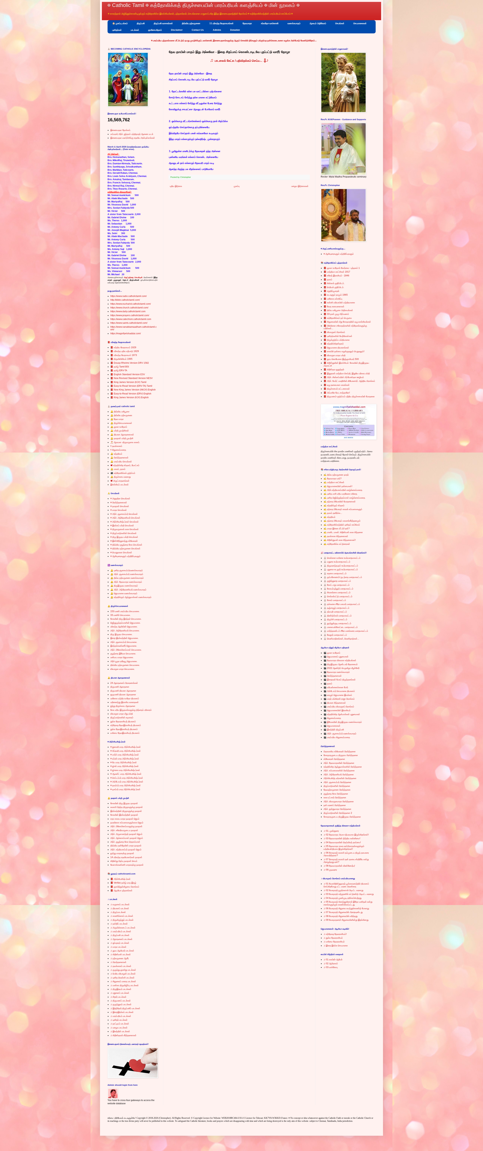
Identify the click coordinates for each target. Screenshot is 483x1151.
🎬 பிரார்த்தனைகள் (333, 676)
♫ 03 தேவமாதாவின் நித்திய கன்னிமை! (342, 838)
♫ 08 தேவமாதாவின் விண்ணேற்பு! (339, 865)
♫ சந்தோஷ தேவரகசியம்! (335, 934)
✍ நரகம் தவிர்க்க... (333, 513)
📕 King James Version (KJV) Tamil (128, 382)
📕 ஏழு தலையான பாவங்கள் (337, 385)
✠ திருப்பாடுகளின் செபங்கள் (123, 533)
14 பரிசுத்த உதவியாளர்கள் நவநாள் (126, 857)
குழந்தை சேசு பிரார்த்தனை (336, 793)
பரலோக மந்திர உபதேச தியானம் (124, 698)
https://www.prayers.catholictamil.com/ (129, 315)
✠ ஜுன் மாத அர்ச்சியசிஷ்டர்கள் (124, 766)
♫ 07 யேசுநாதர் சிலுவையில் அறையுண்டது (343, 912)
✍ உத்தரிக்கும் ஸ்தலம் (334, 505)
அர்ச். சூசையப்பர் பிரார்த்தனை (337, 782)
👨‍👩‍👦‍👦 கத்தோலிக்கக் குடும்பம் (122, 473)
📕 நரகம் (328, 279)
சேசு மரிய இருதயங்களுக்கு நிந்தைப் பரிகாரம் (131, 710)
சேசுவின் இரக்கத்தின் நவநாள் (124, 815)
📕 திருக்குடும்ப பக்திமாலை (337, 340)
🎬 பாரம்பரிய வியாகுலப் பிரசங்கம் (339, 706)
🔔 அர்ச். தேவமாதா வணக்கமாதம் (126, 582)
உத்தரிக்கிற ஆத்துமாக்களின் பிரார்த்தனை (343, 766)
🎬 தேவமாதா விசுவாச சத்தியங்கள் (340, 660)
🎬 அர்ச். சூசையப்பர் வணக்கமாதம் (340, 733)
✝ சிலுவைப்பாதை (118, 450)
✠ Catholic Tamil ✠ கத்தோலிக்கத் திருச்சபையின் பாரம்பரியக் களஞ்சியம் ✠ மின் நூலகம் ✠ (204, 5)
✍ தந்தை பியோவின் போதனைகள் (340, 501)
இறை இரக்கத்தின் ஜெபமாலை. (124, 638)
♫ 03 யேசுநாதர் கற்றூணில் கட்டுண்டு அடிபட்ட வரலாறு (349, 894)
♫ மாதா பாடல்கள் (118, 947)
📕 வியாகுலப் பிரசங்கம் (334, 332)
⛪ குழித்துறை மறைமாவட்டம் (337, 581)
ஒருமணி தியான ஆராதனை (123, 694)
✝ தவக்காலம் (116, 446)
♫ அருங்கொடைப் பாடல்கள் (122, 927)
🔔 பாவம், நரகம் (117, 469)
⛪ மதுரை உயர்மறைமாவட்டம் (337, 561)
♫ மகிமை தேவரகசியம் (334, 941)
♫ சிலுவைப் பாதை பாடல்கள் (123, 981)
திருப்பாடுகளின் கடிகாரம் (121, 717)
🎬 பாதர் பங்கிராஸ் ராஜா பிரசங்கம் (339, 699)
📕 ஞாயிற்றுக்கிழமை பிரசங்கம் (124, 886)
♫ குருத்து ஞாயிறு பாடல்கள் (123, 970)
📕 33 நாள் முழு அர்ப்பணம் (336, 314)
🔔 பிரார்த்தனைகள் (119, 457)
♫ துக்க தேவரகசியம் (333, 938)
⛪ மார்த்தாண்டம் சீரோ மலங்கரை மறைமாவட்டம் (346, 631)
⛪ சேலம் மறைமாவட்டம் (335, 600)
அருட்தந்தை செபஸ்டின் (133, 277)
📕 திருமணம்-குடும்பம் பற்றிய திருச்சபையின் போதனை (349, 396)
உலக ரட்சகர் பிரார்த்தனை (335, 797)
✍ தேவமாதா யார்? (332, 478)
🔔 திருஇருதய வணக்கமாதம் (124, 585)
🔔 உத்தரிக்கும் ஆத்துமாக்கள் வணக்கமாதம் (131, 597)
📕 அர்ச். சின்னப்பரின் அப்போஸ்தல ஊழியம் (344, 377)
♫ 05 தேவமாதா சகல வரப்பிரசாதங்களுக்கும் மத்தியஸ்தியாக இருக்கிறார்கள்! (344, 847)
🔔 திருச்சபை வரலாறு (120, 477)
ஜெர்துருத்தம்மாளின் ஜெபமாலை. (125, 623)
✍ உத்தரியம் (329, 517)
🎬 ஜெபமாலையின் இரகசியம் (337, 710)
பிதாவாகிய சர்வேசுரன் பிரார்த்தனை (340, 751)
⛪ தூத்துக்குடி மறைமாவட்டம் (337, 623)
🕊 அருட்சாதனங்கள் (119, 480)
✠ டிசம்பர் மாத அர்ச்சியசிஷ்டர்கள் (125, 789)
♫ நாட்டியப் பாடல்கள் (119, 1023)
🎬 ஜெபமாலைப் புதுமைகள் (336, 656)
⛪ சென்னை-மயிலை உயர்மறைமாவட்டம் (342, 558)
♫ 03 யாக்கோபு (331, 967)
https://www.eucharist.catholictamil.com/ (130, 304)
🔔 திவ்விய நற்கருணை (121, 415)
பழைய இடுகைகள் (299, 186)
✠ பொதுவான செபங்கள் (121, 552)
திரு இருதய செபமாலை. (121, 634)
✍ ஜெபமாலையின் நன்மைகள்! (338, 486)
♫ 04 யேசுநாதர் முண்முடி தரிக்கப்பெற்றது (342, 898)
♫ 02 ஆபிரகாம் (331, 963)
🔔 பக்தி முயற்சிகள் (119, 430)
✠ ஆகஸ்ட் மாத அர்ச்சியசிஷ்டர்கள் (126, 774)
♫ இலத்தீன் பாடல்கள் (120, 1031)
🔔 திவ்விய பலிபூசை (119, 411)
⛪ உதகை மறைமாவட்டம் (335, 573)
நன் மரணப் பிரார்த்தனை (335, 805)
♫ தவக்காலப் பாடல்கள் (120, 966)
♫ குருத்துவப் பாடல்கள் (121, 1004)
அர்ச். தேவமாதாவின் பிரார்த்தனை (339, 763)
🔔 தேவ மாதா (117, 419)
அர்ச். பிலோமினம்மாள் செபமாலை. (126, 649)
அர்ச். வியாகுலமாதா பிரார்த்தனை (339, 801)
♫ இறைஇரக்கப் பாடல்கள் (122, 1012)
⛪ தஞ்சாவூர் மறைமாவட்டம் (336, 608)
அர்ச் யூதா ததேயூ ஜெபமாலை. (123, 661)
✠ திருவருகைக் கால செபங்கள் (124, 529)
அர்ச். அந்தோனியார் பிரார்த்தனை (339, 774)
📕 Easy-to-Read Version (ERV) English (130, 393)
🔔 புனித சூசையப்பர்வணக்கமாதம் (126, 570)
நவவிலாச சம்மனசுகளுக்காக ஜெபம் (126, 822)
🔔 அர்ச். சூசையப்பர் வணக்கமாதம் (126, 574)
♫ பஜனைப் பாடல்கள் (119, 993)
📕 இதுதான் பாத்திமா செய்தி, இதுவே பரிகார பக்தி (347, 373)
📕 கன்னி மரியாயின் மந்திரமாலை (339, 302)
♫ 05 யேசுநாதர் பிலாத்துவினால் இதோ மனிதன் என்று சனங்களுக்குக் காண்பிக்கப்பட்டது (348, 903)
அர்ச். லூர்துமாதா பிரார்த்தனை (337, 809)
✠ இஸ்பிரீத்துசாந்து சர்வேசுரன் (124, 541)
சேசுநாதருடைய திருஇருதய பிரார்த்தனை (342, 816)
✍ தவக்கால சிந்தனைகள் (336, 536)
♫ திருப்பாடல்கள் (118, 912)
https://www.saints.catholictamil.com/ (128, 323)
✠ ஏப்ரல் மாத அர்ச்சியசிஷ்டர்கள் (124, 758)
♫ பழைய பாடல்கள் (119, 1027)
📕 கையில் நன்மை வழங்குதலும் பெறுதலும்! (344, 351)
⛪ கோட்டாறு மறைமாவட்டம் (337, 585)
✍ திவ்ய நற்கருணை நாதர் (336, 474)
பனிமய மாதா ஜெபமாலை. (122, 657)
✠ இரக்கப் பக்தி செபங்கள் (122, 525)
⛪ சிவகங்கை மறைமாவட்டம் (337, 592)
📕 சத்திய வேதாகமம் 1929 (123, 347)
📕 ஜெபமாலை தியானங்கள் (336, 347)
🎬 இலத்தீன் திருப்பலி (334, 729)
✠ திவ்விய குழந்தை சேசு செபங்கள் (126, 544)
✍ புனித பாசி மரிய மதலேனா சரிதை (340, 494)
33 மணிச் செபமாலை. (120, 615)
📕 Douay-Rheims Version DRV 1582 (129, 363)
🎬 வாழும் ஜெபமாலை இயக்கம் (338, 695)
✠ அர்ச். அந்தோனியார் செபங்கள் (125, 517)
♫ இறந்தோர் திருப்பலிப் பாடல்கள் (125, 1008)
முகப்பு (237, 186)
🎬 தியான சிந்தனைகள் (335, 703)
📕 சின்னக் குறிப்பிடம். (334, 283)
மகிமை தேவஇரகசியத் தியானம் (125, 733)
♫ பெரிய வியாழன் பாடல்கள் (123, 973)
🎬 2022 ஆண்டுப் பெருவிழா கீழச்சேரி (341, 668)
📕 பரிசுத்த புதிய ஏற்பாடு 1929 (124, 351)
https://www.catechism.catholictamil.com (130, 319)
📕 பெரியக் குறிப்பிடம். (334, 287)
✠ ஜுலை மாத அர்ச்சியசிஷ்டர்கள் (125, 770)
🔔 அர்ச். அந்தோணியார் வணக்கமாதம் (128, 589)
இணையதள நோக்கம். (120, 130)
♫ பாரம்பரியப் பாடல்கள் (120, 931)
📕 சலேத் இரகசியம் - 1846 (336, 275)
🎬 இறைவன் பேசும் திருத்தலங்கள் (340, 679)
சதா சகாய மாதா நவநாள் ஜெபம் (124, 819)
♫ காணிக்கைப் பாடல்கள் (121, 916)
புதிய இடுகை (176, 186)
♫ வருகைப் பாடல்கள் (120, 904)
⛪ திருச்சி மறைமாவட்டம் (335, 619)
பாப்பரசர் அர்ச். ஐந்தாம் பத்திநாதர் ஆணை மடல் (131, 134)
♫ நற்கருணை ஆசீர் (119, 958)
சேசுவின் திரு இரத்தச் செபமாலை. (126, 619)
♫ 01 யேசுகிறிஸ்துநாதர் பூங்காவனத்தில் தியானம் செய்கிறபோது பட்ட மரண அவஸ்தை (346, 885)
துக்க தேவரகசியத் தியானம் (123, 721)
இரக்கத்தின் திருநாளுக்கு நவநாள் (126, 811)
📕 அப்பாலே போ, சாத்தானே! (337, 392)
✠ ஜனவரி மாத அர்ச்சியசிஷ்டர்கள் (125, 747)
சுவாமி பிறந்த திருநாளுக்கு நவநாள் (126, 807)
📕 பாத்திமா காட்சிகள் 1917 (337, 271)
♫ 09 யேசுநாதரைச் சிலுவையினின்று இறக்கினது (346, 920)
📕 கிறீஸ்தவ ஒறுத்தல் (334, 369)
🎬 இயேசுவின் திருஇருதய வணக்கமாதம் (343, 722)
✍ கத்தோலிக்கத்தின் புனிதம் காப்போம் (342, 524)
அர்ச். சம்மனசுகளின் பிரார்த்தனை (339, 770)
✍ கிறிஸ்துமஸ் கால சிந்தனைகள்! (340, 540)
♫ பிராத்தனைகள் (118, 962)
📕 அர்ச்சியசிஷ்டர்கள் (120, 879)
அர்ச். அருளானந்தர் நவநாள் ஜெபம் (126, 834)
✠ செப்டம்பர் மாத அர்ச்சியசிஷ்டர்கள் (126, 778)
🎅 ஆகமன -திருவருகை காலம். (125, 442)
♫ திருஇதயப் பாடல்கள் (120, 989)
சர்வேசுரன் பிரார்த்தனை (334, 759)
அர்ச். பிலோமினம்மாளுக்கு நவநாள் (126, 826)
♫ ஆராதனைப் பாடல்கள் (121, 939)
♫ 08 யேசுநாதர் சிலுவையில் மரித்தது (341, 916)
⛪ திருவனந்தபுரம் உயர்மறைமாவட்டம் (341, 565)
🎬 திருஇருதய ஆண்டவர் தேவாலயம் (341, 664)
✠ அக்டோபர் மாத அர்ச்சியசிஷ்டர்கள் (126, 781)
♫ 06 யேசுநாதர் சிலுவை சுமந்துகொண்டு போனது (346, 908)
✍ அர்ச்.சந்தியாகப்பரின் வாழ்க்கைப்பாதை (343, 490)
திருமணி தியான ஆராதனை (123, 690)
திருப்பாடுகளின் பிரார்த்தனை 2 (338, 813)
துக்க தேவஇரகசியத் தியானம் (124, 729)
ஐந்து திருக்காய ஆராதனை (122, 706)
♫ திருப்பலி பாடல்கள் (119, 935)
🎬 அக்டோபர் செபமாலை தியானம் (339, 691)
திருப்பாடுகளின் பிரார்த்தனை (337, 786)
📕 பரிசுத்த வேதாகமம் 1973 (123, 355)
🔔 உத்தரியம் (116, 454)
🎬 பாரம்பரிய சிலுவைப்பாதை (337, 737)
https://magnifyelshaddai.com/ (125, 333)
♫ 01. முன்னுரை (331, 831)
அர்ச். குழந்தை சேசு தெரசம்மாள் (125, 842)
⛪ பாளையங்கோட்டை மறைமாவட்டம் (341, 627)
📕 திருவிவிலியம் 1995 (121, 359)
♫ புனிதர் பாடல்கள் (119, 1020)
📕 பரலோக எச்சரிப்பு (333, 298)
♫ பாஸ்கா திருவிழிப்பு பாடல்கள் (124, 985)
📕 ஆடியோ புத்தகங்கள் (121, 890)
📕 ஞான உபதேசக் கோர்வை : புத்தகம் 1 (342, 268)
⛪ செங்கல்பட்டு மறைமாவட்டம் (338, 596)
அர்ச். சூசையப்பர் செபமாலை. (123, 642)
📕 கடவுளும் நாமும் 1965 (336, 295)
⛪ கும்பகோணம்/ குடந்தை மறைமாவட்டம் (343, 577)
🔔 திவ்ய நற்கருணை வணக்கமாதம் (127, 578)
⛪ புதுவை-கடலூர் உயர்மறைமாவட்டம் (341, 569)
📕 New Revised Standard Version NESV (131, 378)
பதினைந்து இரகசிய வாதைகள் (124, 702)
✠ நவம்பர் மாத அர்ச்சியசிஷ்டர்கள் (125, 785)
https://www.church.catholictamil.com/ (129, 307)
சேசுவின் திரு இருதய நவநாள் (124, 803)
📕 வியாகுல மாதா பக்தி (334, 355)
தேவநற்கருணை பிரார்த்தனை (337, 789)
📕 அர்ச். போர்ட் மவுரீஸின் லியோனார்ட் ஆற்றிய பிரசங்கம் (349, 381)
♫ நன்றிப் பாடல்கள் (119, 923)
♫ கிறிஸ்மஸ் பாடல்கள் (120, 954)
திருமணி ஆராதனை (119, 686)
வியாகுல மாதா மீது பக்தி (121, 713)
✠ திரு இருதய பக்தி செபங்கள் (124, 537)
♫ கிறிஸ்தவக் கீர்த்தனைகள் (123, 1035)
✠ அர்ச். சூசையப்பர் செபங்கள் (124, 514)
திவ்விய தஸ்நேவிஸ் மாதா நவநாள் (126, 845)
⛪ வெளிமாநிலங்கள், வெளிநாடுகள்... (341, 638)
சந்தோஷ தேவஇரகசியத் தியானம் (125, 725)
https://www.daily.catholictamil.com (127, 311)
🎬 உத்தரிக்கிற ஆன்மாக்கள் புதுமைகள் (342, 714)
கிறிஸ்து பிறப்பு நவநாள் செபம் (123, 861)
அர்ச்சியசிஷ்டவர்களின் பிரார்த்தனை (340, 778)
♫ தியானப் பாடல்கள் (119, 908)
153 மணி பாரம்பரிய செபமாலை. (125, 611)
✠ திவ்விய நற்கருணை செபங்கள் (125, 548)
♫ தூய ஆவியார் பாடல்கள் (122, 950)
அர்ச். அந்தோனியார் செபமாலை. (125, 630)
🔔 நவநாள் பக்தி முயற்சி (121, 438)
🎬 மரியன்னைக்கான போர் (336, 687)
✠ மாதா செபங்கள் (118, 510)
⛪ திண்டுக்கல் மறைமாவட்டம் (338, 615)
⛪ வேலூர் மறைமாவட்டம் (335, 635)
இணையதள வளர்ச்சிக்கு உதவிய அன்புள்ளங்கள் (132, 138)
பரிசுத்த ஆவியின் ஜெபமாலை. (124, 626)
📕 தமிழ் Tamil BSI (119, 366)
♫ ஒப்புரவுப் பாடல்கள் (119, 943)
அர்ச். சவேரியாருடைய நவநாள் (124, 830)
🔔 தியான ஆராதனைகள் (122, 434)
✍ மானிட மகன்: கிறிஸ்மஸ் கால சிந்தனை (343, 532)
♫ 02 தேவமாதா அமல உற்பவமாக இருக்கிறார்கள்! (346, 834)
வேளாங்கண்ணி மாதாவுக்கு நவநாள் (127, 865)
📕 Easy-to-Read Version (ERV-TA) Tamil (131, 386)
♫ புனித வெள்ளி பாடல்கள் (122, 977)
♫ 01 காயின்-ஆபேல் (333, 959)
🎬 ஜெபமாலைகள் (332, 726)
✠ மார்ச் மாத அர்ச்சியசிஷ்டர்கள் (124, 754)
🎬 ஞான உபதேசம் (332, 653)
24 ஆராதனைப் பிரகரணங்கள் (124, 683)
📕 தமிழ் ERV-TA (118, 370)
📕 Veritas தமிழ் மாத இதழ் (123, 882)
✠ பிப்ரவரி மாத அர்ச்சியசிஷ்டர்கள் (125, 751)
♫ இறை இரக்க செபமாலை (336, 945)
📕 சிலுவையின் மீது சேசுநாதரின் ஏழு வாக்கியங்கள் (347, 321)
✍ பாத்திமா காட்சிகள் (334, 482)
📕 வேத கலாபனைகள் (334, 306)
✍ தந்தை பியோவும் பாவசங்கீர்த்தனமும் (342, 520)
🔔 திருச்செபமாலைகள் (121, 423)
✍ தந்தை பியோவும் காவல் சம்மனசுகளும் (343, 509)
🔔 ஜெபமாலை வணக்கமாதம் (123, 593)
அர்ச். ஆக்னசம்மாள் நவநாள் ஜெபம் (126, 838)
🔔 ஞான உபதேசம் (118, 427)
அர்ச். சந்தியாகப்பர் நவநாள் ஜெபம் (126, 849)
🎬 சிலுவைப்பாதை (332, 718)
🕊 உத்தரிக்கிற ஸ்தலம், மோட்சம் (124, 465)
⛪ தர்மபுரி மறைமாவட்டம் (335, 611)
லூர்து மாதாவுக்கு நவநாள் (122, 853)
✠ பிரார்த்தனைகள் (118, 502)
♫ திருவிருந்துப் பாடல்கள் (122, 920)
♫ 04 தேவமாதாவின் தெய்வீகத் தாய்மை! (342, 842)
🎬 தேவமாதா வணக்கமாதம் (337, 672)
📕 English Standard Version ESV (127, 374)
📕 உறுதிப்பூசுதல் (331, 291)
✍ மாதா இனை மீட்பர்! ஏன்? (337, 528)
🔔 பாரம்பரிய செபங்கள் (121, 461)
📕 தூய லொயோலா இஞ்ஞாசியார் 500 (341, 359)
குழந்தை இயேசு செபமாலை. (123, 653)
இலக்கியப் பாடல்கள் (119, 484)
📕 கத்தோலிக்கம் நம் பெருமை (338, 318)
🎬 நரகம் (328, 683)
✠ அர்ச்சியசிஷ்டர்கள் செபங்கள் (124, 521)
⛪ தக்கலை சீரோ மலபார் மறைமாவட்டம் (342, 604)
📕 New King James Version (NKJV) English (133, 389)
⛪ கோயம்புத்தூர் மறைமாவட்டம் (338, 588)
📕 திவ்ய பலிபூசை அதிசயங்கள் (338, 310)
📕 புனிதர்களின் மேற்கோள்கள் (338, 336)
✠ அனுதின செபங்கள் (120, 498)
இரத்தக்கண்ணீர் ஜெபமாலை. (123, 646)
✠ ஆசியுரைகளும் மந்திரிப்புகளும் (125, 556)
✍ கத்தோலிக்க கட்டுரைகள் (337, 544)
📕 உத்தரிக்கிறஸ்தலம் (334, 343)
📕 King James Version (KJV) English (129, 397)
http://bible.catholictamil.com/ (125, 300)
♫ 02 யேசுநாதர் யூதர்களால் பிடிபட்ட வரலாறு (343, 890)
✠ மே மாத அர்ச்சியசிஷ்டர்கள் (123, 762)
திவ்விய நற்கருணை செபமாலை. (125, 665)
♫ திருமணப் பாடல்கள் (120, 1000)
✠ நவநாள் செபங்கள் (119, 506)
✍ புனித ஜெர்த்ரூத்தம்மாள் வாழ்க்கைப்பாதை (344, 497)
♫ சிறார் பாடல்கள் (118, 997)
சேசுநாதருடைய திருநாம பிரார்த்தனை (341, 755)
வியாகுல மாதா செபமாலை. (122, 669)
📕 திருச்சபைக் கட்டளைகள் (337, 388)
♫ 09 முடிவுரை (330, 869)
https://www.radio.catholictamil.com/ (128, 296)
